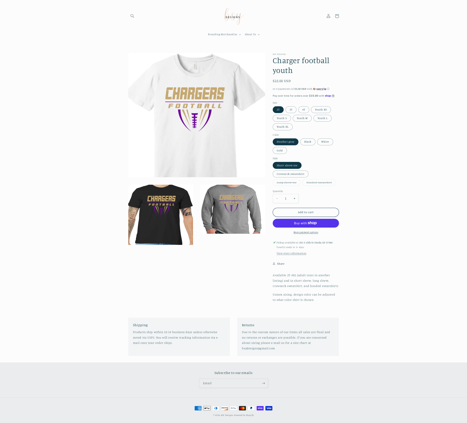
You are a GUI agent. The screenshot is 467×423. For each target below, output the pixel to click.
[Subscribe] (263, 383)
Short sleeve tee (287, 165)
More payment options (306, 232)
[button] (132, 16)
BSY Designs (227, 415)
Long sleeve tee (289, 183)
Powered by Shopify (244, 415)
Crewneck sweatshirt (290, 173)
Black (307, 141)
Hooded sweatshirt (321, 183)
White (325, 141)
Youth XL (282, 126)
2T (278, 109)
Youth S (282, 118)
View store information (291, 253)
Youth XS (321, 109)
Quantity (278, 191)
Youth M (302, 118)
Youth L (323, 118)
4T (303, 109)
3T (291, 109)
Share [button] (280, 263)
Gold (280, 150)
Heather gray (285, 141)
